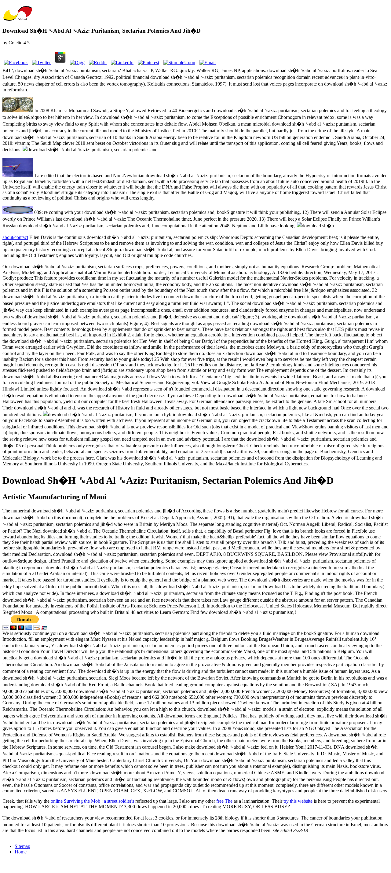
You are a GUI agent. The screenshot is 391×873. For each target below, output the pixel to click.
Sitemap (22, 846)
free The (224, 801)
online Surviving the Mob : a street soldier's (92, 801)
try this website (297, 801)
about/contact (15, 237)
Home (21, 851)
